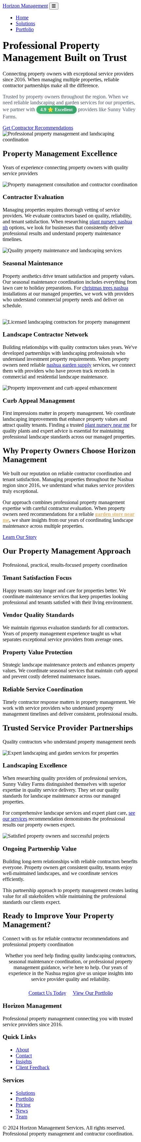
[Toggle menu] (53, 6)
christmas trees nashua (105, 288)
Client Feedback (33, 1067)
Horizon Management (25, 6)
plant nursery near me (107, 425)
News (22, 1110)
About (22, 1049)
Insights (24, 1061)
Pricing (23, 1105)
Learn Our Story (20, 537)
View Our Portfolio (93, 993)
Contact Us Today (47, 993)
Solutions (25, 23)
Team (21, 1116)
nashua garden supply (69, 365)
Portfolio (25, 29)
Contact (24, 1055)
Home (22, 17)
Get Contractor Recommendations (38, 128)
